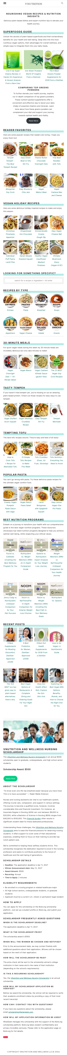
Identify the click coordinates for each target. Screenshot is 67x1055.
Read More (33, 121)
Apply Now (10, 779)
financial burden (34, 818)
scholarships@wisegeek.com (20, 1012)
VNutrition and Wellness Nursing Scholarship (26, 757)
